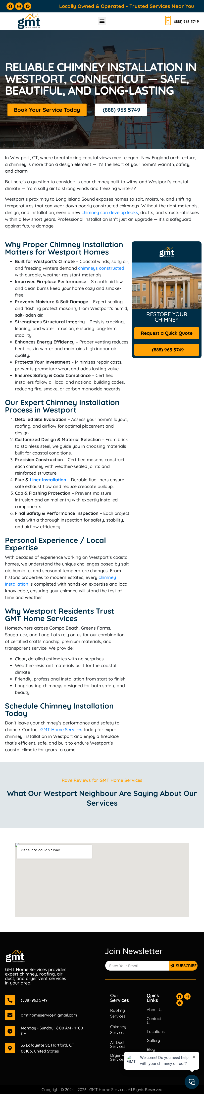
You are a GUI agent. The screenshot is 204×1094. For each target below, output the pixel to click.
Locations (156, 1031)
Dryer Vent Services (120, 1057)
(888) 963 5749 (34, 1000)
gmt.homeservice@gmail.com (49, 1015)
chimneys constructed (101, 268)
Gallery (153, 1040)
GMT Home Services (61, 729)
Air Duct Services (117, 1044)
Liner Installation (48, 480)
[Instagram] (19, 6)
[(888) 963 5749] (10, 1000)
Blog (151, 1049)
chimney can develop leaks (110, 212)
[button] (102, 21)
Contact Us (154, 1020)
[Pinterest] (27, 6)
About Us (155, 1009)
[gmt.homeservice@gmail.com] (10, 1015)
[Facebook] (10, 6)
